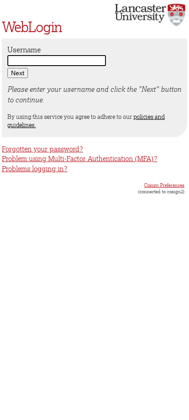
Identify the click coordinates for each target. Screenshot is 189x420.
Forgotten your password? (42, 149)
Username (24, 49)
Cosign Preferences (164, 185)
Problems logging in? (34, 168)
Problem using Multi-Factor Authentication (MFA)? (79, 158)
